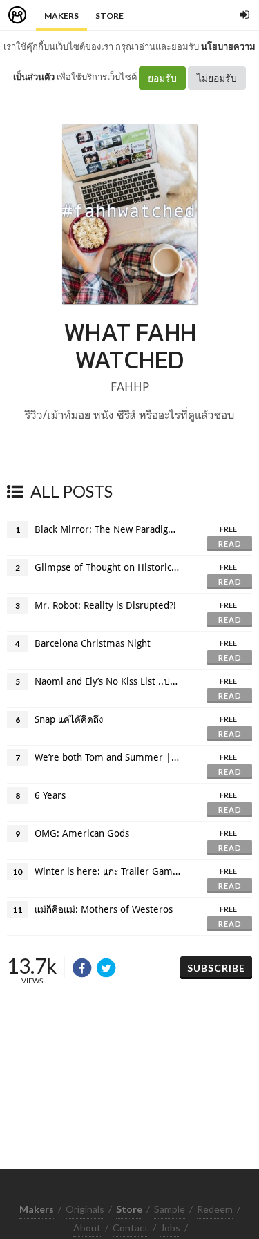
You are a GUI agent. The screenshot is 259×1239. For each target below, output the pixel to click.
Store (109, 15)
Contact (130, 1227)
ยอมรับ (162, 78)
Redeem (215, 1209)
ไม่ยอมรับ (217, 78)
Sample (169, 1209)
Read (230, 543)
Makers (61, 15)
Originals (85, 1209)
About (87, 1227)
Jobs (170, 1227)
